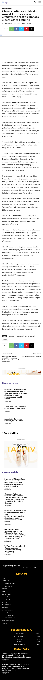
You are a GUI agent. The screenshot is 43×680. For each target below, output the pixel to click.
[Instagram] (27, 567)
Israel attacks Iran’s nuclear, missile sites (13, 420)
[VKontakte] (34, 567)
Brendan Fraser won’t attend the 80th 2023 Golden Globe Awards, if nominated (10, 358)
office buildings (29, 336)
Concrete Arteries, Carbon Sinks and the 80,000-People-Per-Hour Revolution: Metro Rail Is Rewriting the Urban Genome (15, 498)
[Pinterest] (26, 29)
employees (20, 336)
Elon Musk (11, 336)
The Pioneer (8, 24)
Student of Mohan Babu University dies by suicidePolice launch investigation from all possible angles (14, 482)
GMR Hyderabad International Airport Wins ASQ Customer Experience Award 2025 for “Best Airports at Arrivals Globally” (14, 534)
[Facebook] (16, 29)
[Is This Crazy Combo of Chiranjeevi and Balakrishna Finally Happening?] (33, 549)
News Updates (7, 8)
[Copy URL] (31, 29)
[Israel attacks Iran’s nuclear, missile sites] (34, 422)
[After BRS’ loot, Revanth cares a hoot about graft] (34, 410)
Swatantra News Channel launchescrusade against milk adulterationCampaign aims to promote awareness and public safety (16, 394)
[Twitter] (21, 29)
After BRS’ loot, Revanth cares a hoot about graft (15, 408)
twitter (5, 339)
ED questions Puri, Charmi (31, 356)
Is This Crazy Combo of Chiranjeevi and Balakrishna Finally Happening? (14, 549)
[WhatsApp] (11, 29)
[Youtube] (38, 567)
